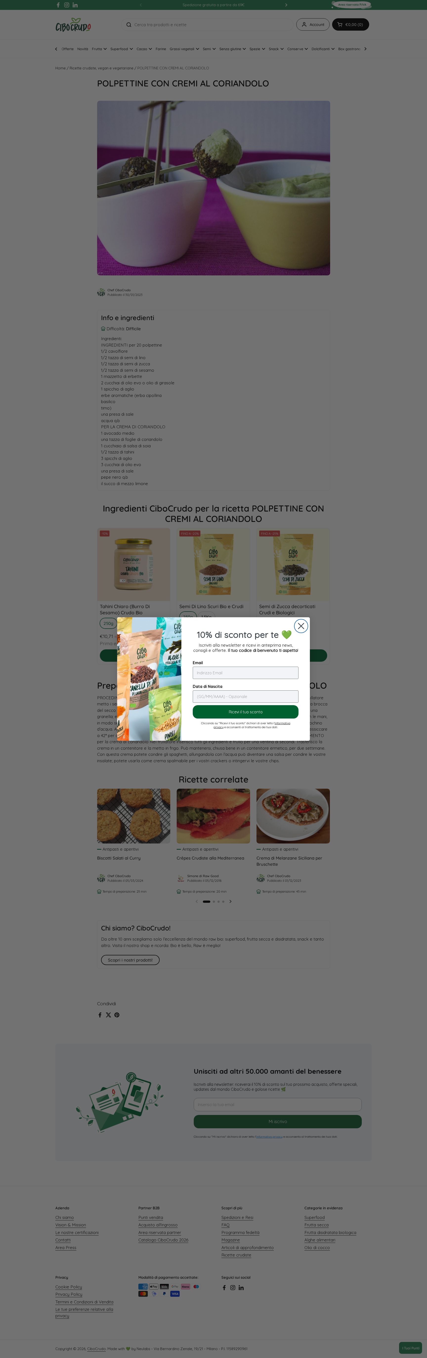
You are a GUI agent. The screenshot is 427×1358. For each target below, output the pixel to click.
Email (198, 662)
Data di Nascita (207, 686)
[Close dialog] (301, 626)
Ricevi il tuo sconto (246, 711)
